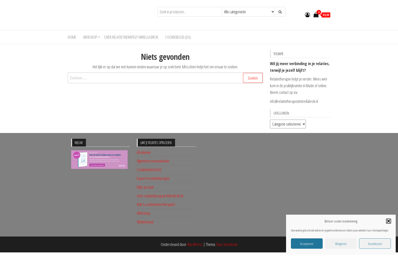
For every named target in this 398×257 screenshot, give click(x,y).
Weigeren (341, 243)
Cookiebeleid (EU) (178, 37)
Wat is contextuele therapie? (156, 204)
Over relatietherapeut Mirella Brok (131, 37)
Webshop (90, 37)
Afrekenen (144, 152)
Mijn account (145, 187)
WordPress (195, 244)
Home (72, 37)
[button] (388, 221)
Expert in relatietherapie (153, 178)
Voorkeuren (375, 243)
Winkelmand (145, 222)
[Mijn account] (307, 14)
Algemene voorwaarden (153, 161)
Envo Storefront (226, 244)
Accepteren (306, 243)
